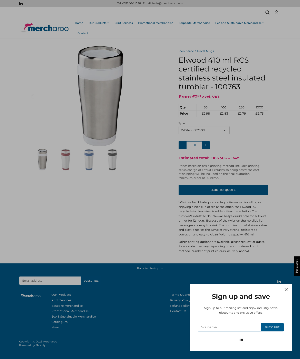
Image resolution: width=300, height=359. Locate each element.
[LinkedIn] (241, 339)
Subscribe (272, 327)
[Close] (286, 289)
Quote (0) (297, 266)
